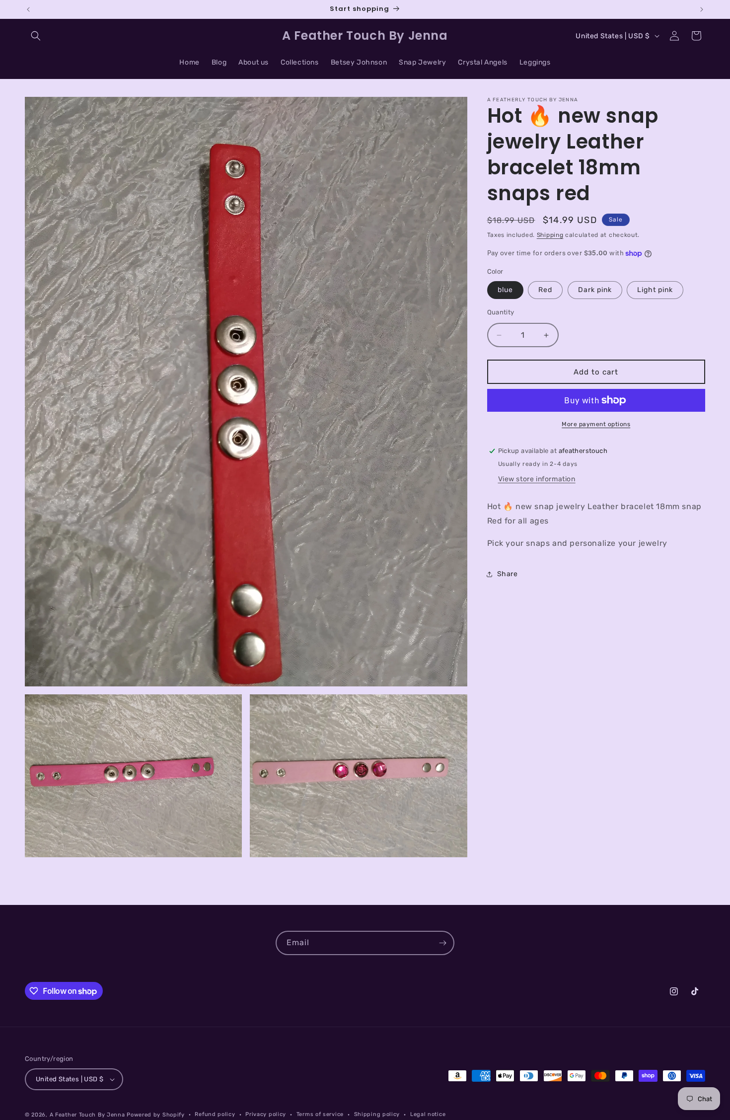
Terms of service (320, 1114)
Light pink (655, 290)
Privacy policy (265, 1114)
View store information (537, 479)
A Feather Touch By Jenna (87, 1115)
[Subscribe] (442, 943)
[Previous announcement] (28, 9)
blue (505, 290)
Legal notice (427, 1114)
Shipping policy (377, 1114)
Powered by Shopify (156, 1115)
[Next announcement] (702, 9)
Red (545, 290)
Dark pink (595, 290)
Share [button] (507, 574)
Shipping (550, 234)
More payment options (596, 424)
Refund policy (215, 1114)
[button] (36, 36)
